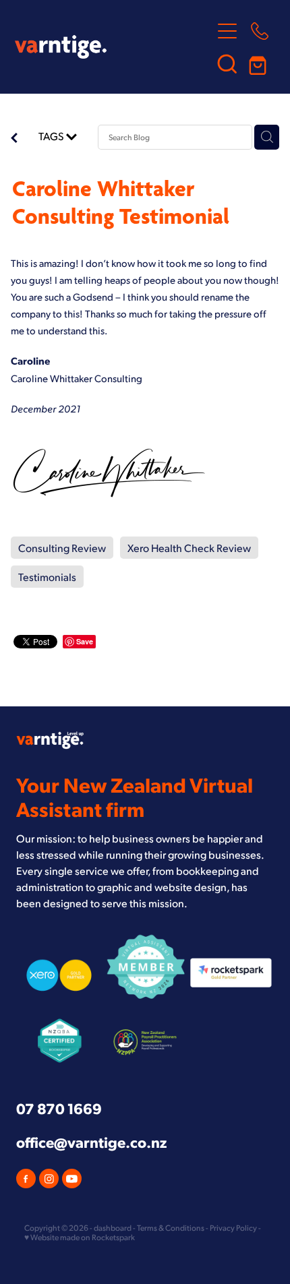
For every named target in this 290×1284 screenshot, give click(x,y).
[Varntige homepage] (113, 47)
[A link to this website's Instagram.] (49, 1178)
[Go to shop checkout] (259, 63)
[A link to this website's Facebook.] (26, 1178)
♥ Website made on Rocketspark (79, 1237)
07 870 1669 (59, 1108)
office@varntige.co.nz (91, 1141)
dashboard (113, 1228)
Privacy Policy (233, 1228)
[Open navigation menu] (227, 31)
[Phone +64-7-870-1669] (259, 31)
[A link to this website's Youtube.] (72, 1178)
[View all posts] (14, 139)
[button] (227, 63)
